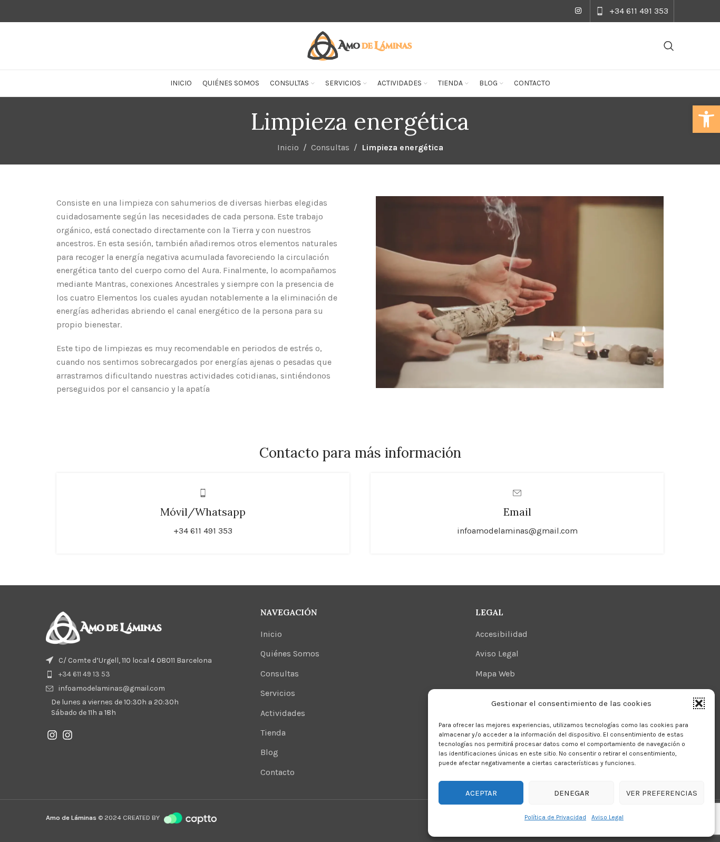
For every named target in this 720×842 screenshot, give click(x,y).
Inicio (288, 147)
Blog (269, 752)
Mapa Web (495, 674)
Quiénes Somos (289, 654)
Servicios (277, 693)
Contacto (277, 772)
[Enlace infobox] (632, 11)
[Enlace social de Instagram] (578, 11)
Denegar (571, 793)
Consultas (330, 147)
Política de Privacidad (555, 817)
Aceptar (481, 793)
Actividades (282, 713)
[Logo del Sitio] (360, 45)
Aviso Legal (607, 817)
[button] (706, 119)
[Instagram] (52, 735)
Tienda (273, 733)
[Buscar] (668, 45)
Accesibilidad (501, 634)
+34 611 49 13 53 (84, 674)
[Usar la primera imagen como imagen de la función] (104, 627)
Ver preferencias (661, 793)
